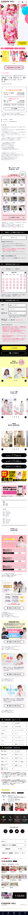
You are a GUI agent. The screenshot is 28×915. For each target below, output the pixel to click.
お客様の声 (7, 849)
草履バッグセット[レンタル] (4, 765)
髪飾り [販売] (3, 751)
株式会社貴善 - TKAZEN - (14, 864)
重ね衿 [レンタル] (18, 754)
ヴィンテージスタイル (19, 730)
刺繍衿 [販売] (3, 754)
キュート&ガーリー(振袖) (21, 773)
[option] (14, 282)
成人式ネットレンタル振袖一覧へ (14, 466)
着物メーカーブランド (19, 744)
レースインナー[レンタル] (18, 751)
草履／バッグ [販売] (19, 761)
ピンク (16, 48)
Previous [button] (3, 272)
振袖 (2, 48)
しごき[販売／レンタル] (18, 765)
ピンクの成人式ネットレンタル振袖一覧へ (14, 455)
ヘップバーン (4, 723)
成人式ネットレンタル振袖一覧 (10, 773)
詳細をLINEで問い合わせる (15, 608)
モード (16, 733)
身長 (2, 309)
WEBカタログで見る (15, 67)
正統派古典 (17, 723)
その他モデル (22, 48)
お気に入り (4, 853)
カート (23, 853)
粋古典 (2, 733)
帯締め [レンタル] (4, 758)
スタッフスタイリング (19, 740)
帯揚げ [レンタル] (18, 758)
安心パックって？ (19, 319)
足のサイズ (4, 313)
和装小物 (14, 226)
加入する (13, 319)
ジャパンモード (4, 737)
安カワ (2, 744)
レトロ (2, 740)
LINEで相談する (15, 353)
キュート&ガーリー (9, 48)
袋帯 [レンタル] (4, 761)
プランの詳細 (14, 108)
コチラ (16, 341)
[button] (26, 25)
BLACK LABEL (18, 726)
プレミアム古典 (4, 726)
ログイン (17, 853)
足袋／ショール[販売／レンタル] (4, 769)
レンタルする (14, 348)
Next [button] (25, 272)
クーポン (20, 849)
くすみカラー (4, 730)
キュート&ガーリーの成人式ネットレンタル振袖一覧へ (14, 461)
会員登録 (11, 853)
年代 (2, 304)
